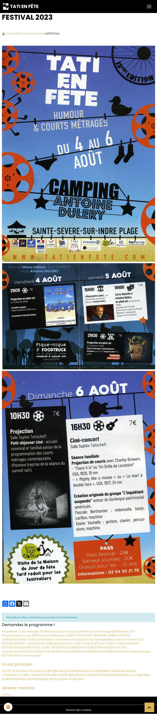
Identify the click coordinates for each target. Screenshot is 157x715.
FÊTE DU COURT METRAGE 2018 (92, 635)
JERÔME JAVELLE (79, 675)
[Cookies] (8, 707)
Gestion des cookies (78, 710)
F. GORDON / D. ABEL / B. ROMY (22, 675)
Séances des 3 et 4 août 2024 (125, 639)
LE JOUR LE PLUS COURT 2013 (38, 647)
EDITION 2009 (83, 651)
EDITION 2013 (83, 647)
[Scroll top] (149, 707)
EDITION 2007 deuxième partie (130, 651)
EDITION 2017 (100, 647)
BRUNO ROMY (26, 679)
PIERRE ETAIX (108, 671)
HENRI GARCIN (126, 671)
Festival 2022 (63, 635)
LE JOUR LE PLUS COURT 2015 (21, 651)
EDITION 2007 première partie (21, 655)
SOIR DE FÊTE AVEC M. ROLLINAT (23, 639)
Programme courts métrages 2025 (24, 631)
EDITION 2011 (48, 651)
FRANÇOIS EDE (90, 671)
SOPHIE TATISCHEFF (71, 679)
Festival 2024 (126, 631)
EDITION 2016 (65, 647)
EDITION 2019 (10, 647)
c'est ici (6, 694)
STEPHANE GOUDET (56, 675)
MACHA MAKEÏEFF (102, 675)
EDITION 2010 (65, 651)
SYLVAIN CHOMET (41, 671)
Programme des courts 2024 (20, 635)
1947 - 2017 (26, 643)
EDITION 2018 (42, 643)
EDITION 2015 (10, 643)
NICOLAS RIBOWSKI (137, 675)
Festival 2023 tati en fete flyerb (25, 33)
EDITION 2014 (130, 643)
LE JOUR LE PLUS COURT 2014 (70, 643)
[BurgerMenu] (149, 6)
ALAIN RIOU (9, 679)
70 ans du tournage (94, 639)
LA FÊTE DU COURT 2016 (105, 643)
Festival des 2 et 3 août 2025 (64, 631)
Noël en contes (54, 639)
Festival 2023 (46, 635)
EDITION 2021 (121, 635)
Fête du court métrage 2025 (100, 631)
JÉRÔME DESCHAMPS (67, 671)
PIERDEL (119, 675)
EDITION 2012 (118, 647)
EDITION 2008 (101, 651)
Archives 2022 (73, 639)
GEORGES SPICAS (46, 679)
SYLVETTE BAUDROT (16, 671)
